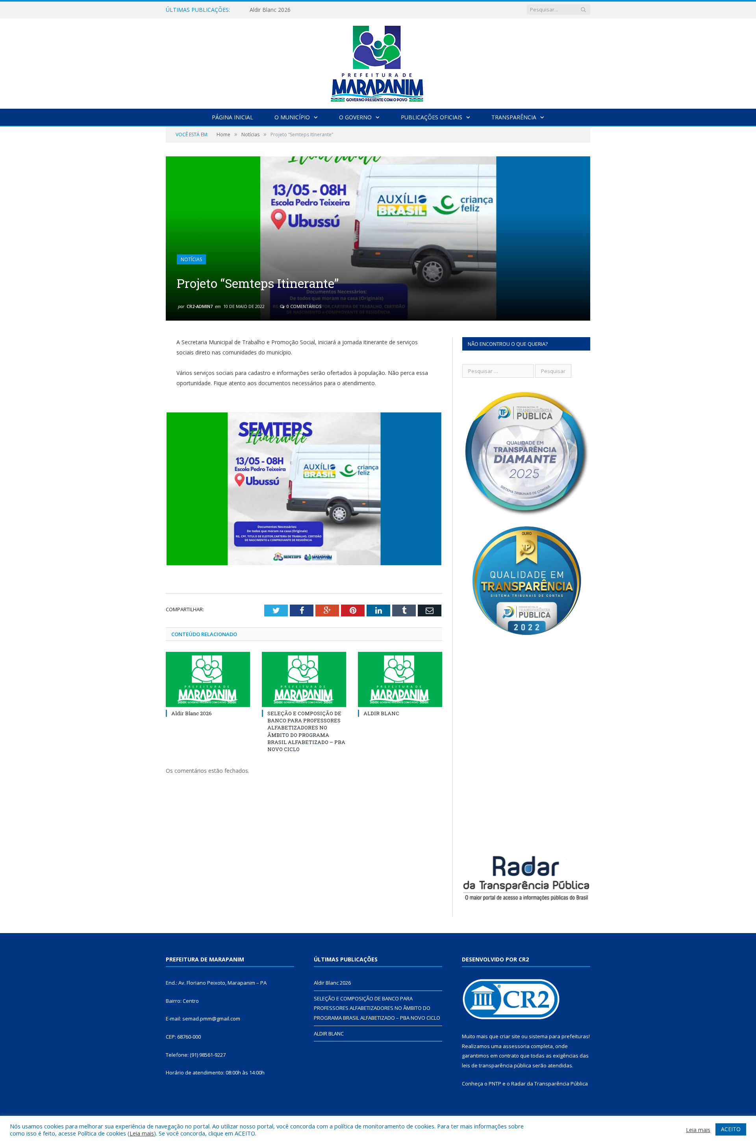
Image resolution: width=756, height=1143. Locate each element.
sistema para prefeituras (559, 1036)
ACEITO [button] (731, 1129)
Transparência (513, 117)
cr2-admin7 (200, 306)
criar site (510, 1036)
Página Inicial (232, 117)
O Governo (355, 117)
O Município (292, 117)
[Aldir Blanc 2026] (208, 679)
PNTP (495, 1083)
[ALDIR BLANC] (400, 679)
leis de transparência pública (496, 1065)
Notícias (191, 259)
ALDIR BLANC (381, 713)
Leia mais (142, 1133)
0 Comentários (303, 306)
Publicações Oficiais (431, 117)
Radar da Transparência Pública (549, 1083)
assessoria (516, 1046)
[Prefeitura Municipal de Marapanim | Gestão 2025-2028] (378, 62)
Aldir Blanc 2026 (191, 713)
